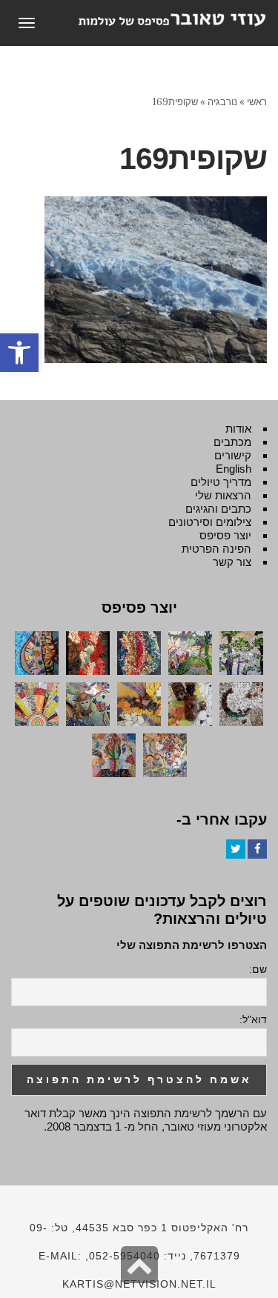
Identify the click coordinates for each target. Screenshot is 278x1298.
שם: (258, 969)
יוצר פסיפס (225, 535)
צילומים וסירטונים (209, 522)
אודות (238, 428)
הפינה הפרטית (216, 548)
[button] (19, 352)
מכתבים (232, 442)
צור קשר (232, 562)
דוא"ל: (253, 1019)
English (233, 468)
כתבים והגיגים (218, 508)
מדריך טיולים (221, 482)
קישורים (232, 455)
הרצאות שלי (223, 495)
